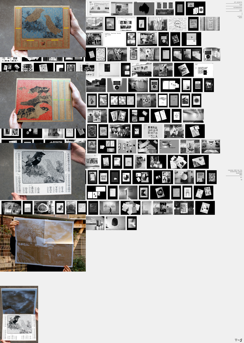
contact (239, 16)
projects (238, 2)
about (240, 17)
